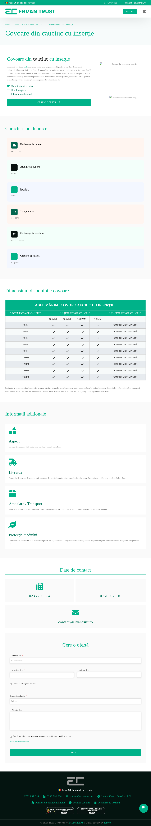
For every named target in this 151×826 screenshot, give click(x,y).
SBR (26, 67)
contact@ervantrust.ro (135, 3)
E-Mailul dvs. (18, 670)
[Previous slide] (96, 97)
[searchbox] (75, 701)
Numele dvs (17, 655)
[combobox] (75, 701)
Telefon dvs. (84, 670)
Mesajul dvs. (17, 710)
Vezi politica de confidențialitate (19, 741)
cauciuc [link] (40, 59)
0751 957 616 (110, 3)
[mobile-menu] (143, 11)
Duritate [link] (24, 188)
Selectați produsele (18, 696)
